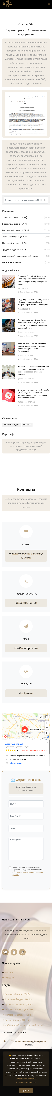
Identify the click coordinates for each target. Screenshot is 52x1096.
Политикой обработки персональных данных (28, 873)
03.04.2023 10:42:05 (27, 288)
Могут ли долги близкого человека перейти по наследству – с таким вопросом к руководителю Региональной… (32, 347)
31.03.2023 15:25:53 (26, 332)
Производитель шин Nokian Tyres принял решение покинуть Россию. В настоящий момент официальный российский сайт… (32, 324)
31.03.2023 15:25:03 (26, 355)
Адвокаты (27, 425)
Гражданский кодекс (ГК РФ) (26, 230)
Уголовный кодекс (11, 425)
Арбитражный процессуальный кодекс (26, 256)
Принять (26, 1090)
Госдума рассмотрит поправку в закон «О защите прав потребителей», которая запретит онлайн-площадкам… (33, 302)
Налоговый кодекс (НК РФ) (26, 243)
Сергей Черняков (26, 292)
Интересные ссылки (26, 262)
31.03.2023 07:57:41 (26, 379)
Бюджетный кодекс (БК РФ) (26, 223)
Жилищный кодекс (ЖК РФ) (26, 236)
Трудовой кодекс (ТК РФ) (26, 249)
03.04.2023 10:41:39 (27, 309)
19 (37, 292)
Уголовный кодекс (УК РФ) (26, 217)
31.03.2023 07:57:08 (27, 402)
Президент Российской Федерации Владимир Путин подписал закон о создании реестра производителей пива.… (32, 280)
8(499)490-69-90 (26, 603)
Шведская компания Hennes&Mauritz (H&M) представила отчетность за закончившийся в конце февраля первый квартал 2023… (33, 394)
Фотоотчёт (10, 977)
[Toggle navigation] (48, 4)
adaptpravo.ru (26, 693)
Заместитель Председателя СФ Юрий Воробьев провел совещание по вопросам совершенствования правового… (33, 370)
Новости (9, 972)
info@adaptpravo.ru (26, 648)
